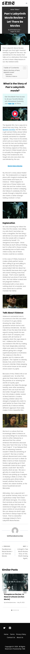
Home (6, 634)
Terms (12, 634)
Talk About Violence (11, 76)
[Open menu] (26, 3)
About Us (20, 637)
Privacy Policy (21, 634)
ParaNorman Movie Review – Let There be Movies (7, 551)
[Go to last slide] (5, 591)
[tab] (11, 610)
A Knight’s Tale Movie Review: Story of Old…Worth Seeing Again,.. (23, 552)
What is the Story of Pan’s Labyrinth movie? (12, 71)
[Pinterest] (10, 627)
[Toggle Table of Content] (24, 68)
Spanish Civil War (9, 130)
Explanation (9, 74)
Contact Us (11, 637)
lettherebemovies (15, 30)
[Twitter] (4, 627)
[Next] (25, 591)
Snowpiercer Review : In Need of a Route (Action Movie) (14, 596)
